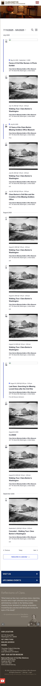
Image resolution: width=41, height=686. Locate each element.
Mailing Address (7, 642)
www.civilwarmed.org (8, 664)
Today (20, 550)
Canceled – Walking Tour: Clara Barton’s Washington (21, 532)
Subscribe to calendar (19, 557)
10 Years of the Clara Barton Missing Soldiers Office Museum (22, 128)
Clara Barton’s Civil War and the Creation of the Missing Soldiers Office (21, 197)
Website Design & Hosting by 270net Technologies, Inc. (20, 674)
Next (38, 624)
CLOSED (12, 435)
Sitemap (24, 672)
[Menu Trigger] (37, 2)
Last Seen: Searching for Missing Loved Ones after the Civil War (22, 387)
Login (30, 672)
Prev (3, 624)
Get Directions (7, 639)
